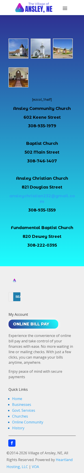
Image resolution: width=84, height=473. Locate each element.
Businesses (21, 404)
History (18, 427)
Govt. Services (23, 410)
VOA (35, 466)
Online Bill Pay (31, 324)
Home (17, 398)
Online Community (27, 422)
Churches (20, 416)
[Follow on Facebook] (11, 443)
